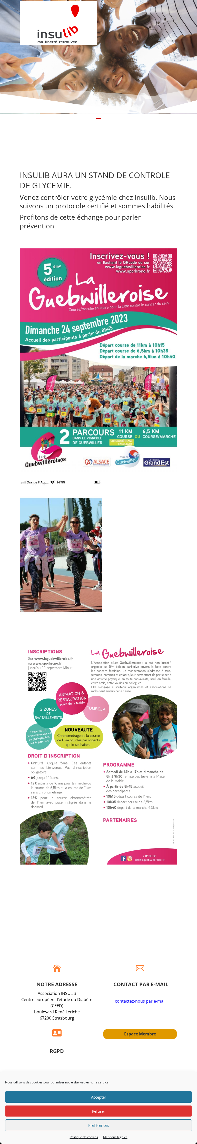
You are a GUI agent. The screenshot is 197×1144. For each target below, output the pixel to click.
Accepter (98, 1097)
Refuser (98, 1111)
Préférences (98, 1125)
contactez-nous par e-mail (140, 1001)
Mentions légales (115, 1137)
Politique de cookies (84, 1137)
